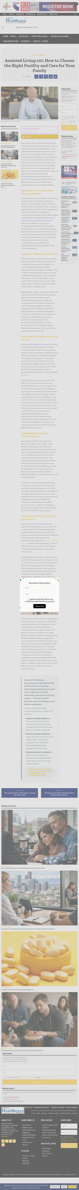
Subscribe (39, 606)
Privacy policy (48, 601)
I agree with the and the (40, 600)
